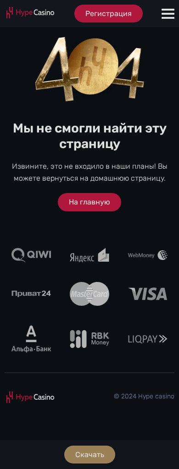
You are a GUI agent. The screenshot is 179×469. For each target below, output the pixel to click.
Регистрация (108, 13)
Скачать (89, 454)
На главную (89, 202)
